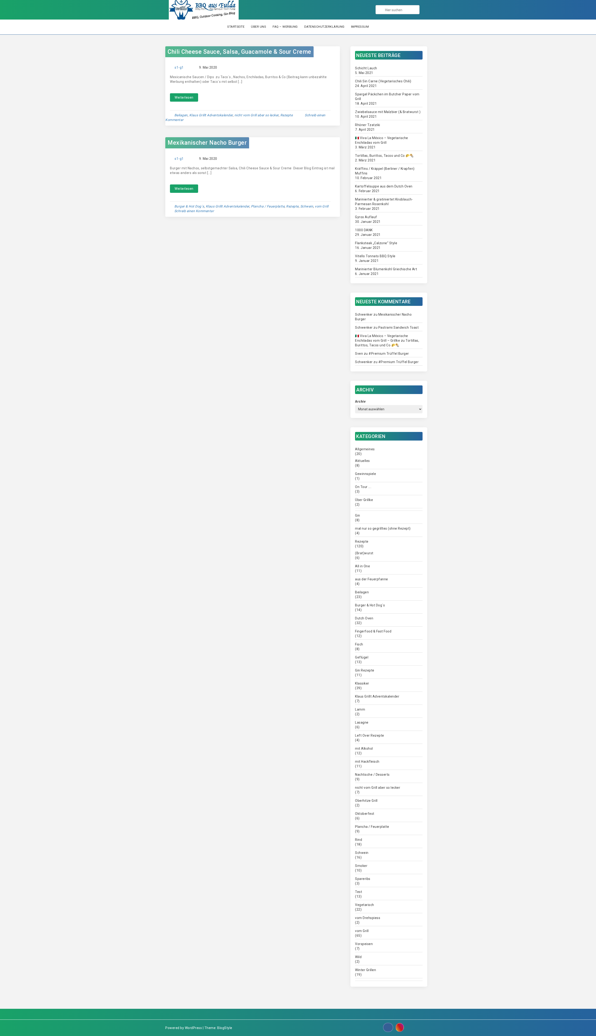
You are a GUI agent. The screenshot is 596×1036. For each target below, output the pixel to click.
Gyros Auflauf (366, 217)
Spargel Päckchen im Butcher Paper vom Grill (387, 96)
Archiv (360, 401)
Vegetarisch (364, 905)
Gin (357, 515)
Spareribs (362, 879)
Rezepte (286, 115)
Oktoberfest (364, 813)
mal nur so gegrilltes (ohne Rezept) (383, 528)
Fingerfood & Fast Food (373, 631)
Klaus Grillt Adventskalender (211, 115)
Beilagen (181, 115)
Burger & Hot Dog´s (189, 206)
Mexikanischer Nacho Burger (207, 142)
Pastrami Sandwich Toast (398, 327)
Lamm (360, 709)
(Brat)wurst (364, 553)
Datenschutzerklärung (324, 26)
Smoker (361, 866)
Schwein (306, 206)
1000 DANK (364, 230)
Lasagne (362, 722)
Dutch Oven (364, 618)
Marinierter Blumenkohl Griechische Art (386, 269)
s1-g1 (179, 67)
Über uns (258, 26)
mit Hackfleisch (367, 761)
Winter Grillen (365, 970)
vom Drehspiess (367, 918)
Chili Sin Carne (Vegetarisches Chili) (383, 81)
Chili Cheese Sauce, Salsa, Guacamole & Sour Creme (239, 51)
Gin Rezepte (364, 670)
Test (358, 892)
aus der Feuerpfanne (371, 579)
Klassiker (362, 683)
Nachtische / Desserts (372, 774)
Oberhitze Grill (366, 800)
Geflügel (361, 657)
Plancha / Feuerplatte (268, 206)
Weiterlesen (184, 97)
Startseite (235, 26)
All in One (362, 566)
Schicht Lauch (366, 68)
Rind (358, 840)
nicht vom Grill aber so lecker (256, 115)
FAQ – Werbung (285, 26)
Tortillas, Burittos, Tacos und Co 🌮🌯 (384, 155)
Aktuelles (362, 461)
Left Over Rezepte (369, 735)
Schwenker (364, 314)
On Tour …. (363, 487)
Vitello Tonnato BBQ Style (375, 256)
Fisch (359, 644)
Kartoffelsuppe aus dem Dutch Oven (384, 186)
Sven (359, 353)
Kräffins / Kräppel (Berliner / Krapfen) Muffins (385, 171)
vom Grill (321, 206)
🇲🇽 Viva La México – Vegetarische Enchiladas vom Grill (381, 140)
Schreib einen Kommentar (194, 211)
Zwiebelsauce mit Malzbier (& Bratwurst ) (387, 112)
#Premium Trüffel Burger (389, 353)
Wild (358, 957)
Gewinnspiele (365, 474)
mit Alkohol (364, 748)
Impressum (360, 26)
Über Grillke (364, 500)
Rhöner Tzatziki (367, 125)
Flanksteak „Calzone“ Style (376, 243)
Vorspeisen (364, 944)
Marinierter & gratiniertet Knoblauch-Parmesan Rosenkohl (384, 201)
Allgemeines (365, 449)
